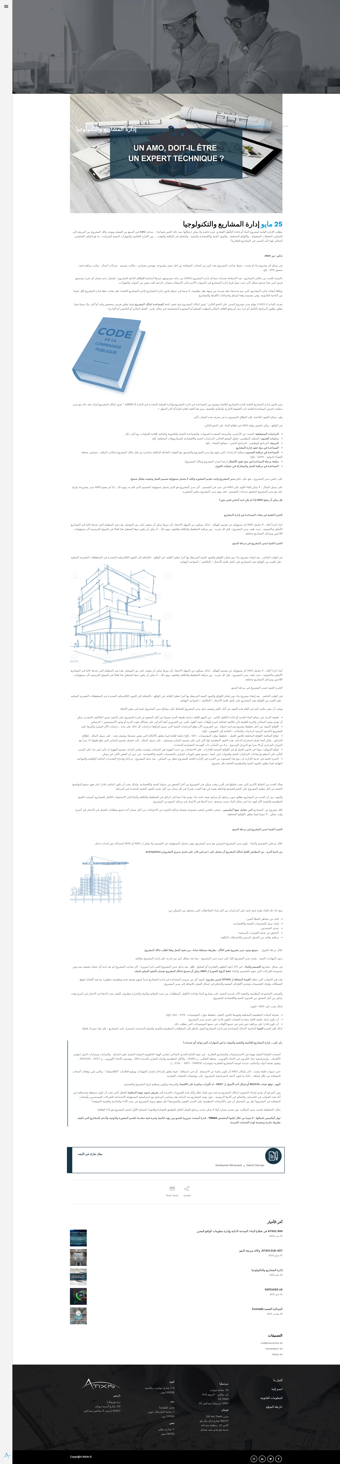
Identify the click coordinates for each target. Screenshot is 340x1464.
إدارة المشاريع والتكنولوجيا (266, 1270)
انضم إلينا (277, 1389)
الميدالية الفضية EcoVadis (267, 1309)
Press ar (284, 126)
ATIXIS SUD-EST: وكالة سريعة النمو (261, 1250)
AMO (143, 232)
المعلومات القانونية (271, 1398)
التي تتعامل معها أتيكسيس (238, 809)
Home (273, 126)
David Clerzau (255, 1165)
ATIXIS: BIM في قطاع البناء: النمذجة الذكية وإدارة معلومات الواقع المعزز (239, 1231)
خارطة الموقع (274, 1406)
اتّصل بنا (277, 1380)
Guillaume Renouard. (228, 1165)
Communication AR (271, 1343)
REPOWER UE (273, 1289)
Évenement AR (274, 1349)
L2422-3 (130, 404)
